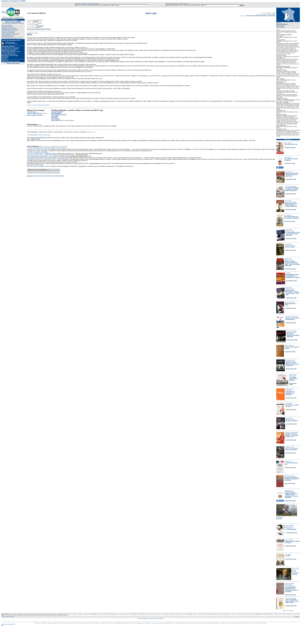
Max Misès (54, 117)
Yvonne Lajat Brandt (33, 113)
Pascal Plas (288, 200)
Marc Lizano (289, 526)
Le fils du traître (290, 247)
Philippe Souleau (290, 447)
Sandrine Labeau (290, 361)
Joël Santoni (279, 517)
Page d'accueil (3, 12)
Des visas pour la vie (291, 144)
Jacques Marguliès (57, 112)
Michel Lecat (292, 376)
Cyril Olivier (288, 390)
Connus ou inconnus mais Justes (38, 149)
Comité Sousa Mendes (291, 316)
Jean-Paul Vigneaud (291, 186)
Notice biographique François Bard (285, 53)
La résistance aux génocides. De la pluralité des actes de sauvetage (291, 589)
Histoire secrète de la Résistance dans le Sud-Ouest (291, 174)
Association (151, 618)
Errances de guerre (292, 420)
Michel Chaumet (290, 389)
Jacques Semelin (289, 302)
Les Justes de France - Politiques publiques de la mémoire (291, 479)
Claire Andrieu (288, 584)
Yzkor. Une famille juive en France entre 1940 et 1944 (292, 601)
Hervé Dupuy (292, 374)
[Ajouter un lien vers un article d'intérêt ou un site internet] (53, 146)
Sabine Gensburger (289, 476)
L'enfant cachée (291, 529)
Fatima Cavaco (294, 570)
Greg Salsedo (290, 528)
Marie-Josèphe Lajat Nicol (35, 115)
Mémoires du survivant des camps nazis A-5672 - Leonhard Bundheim (48, 159)
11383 (273, 13)
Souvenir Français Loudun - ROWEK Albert (40, 155)
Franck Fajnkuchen (291, 598)
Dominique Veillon (291, 332)
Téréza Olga (295, 568)
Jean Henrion (288, 157)
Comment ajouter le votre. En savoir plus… (39, 135)
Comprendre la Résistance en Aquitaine (290, 393)
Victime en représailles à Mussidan (38, 152)
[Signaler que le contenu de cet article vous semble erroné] (45, 176)
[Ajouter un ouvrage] (288, 610)
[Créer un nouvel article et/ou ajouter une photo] (38, 29)
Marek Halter (288, 403)
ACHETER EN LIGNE (290, 147)
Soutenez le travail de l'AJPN (13, 1)
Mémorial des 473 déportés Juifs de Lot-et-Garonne (292, 364)
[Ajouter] (39, 124)
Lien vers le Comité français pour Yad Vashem (38, 105)
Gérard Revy (288, 244)
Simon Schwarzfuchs (290, 202)
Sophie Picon (288, 461)
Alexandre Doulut (290, 360)
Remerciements (159, 618)
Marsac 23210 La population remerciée (39, 166)
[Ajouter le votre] (91, 132)
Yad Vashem (268, 13)
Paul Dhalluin (287, 215)
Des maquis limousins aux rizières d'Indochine (291, 217)
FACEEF (288, 273)
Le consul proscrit (295, 573)
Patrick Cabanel (289, 345)
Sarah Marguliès (56, 113)
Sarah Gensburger (290, 586)
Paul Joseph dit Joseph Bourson (37, 137)
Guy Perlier (288, 554)
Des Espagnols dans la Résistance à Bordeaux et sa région (293, 276)
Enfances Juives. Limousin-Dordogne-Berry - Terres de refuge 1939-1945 (292, 263)
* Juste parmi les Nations (7, 616)
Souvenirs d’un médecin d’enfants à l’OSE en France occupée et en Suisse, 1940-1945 (291, 494)
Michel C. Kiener (290, 231)
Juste (29, 13)
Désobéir (279, 518)
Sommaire (30, 33)
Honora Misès (55, 119)
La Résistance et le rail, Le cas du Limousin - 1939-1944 (293, 234)
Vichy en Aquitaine (291, 449)
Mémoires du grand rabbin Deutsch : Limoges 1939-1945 (291, 205)
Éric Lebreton (288, 143)
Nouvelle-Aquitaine (282, 24)
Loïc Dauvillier (290, 525)
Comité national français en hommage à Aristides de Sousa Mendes (47, 148)
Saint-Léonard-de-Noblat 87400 (256, 15)
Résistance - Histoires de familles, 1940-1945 (293, 335)
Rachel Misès (55, 120)
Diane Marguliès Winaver (58, 114)
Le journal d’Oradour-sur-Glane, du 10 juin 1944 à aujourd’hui (292, 189)
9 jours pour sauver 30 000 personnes (292, 318)
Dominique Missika (292, 331)
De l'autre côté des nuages (35, 165)
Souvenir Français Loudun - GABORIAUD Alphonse (43, 153)
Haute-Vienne (280, 27)
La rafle (287, 555)
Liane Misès (55, 116)
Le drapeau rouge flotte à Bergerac (293, 379)
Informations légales (143, 618)
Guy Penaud (288, 171)
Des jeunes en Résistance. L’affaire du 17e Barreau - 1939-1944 (292, 292)
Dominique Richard (290, 245)
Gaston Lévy (288, 490)
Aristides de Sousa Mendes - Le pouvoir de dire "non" (291, 435)
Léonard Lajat (31, 112)
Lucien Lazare (289, 540)
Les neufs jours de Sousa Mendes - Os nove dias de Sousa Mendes (47, 156)
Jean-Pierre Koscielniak (291, 448)
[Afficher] (35, 33)
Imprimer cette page (13, 63)
